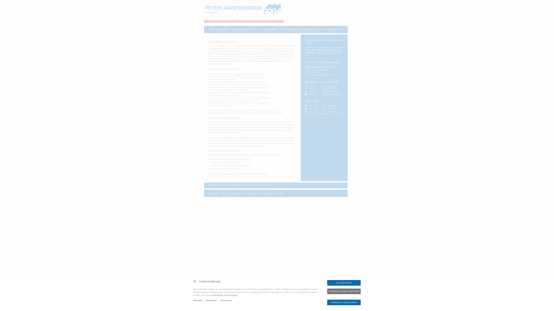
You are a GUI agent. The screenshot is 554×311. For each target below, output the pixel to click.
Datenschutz (211, 300)
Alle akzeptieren (344, 283)
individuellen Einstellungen (224, 295)
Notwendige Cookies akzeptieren (344, 291)
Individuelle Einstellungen (344, 302)
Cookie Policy (226, 300)
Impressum (197, 300)
